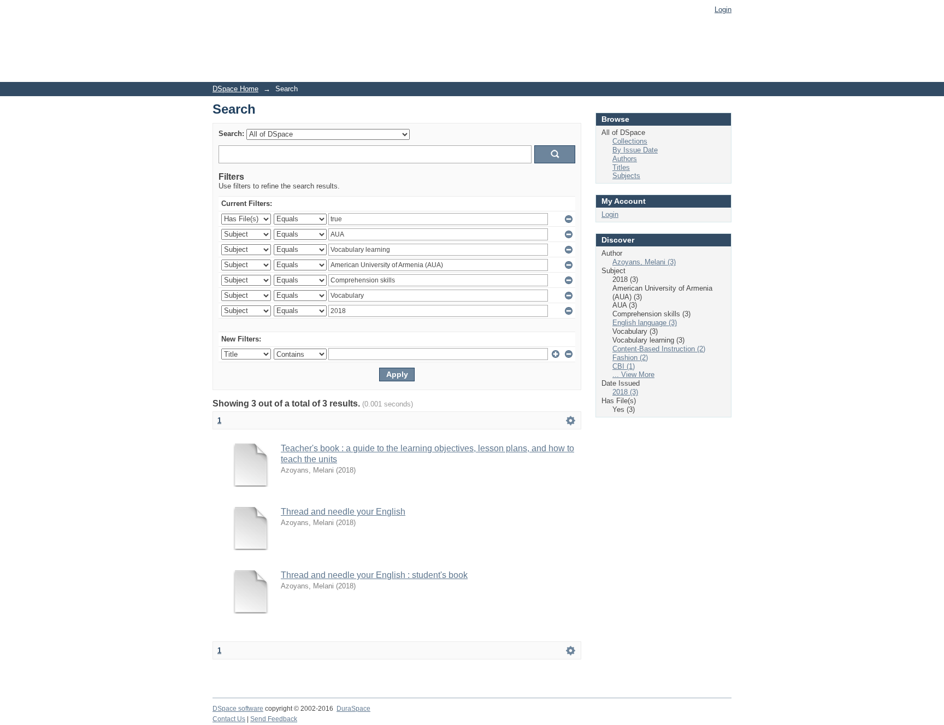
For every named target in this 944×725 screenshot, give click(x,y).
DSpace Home (235, 89)
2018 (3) (625, 392)
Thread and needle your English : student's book (374, 575)
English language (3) (644, 323)
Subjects (626, 176)
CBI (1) (623, 366)
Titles (621, 167)
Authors (624, 159)
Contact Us (229, 719)
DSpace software (238, 708)
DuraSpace (353, 708)
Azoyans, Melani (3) (644, 262)
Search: (231, 133)
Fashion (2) (630, 357)
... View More (633, 374)
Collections (629, 141)
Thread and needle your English (343, 511)
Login (723, 9)
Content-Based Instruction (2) (658, 349)
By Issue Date (635, 150)
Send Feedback (273, 719)
